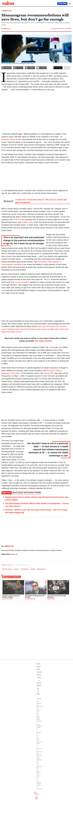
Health (33, 569)
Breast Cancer (6, 569)
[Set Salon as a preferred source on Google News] (57, 67)
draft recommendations (20, 282)
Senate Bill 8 (49, 373)
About (38, 666)
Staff (37, 669)
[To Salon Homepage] (8, 3)
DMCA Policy (36, 798)
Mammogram (41, 569)
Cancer (16, 569)
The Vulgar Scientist (43, 341)
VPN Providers (36, 793)
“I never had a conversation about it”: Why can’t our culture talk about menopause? (41, 201)
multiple (24, 222)
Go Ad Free (37, 691)
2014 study (19, 220)
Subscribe (62, 3)
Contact (38, 672)
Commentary (24, 569)
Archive (38, 685)
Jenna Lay (6, 28)
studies (31, 222)
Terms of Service (38, 680)
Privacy (38, 675)
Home (38, 664)
